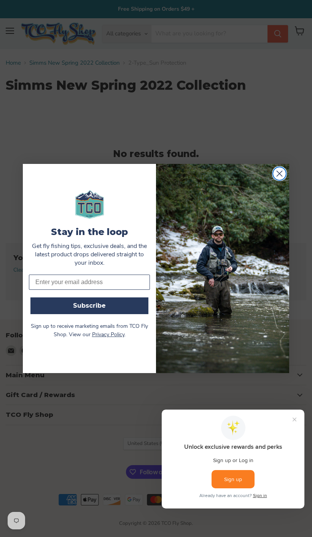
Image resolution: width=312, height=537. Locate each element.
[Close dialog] (279, 173)
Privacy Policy (108, 335)
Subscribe (89, 305)
